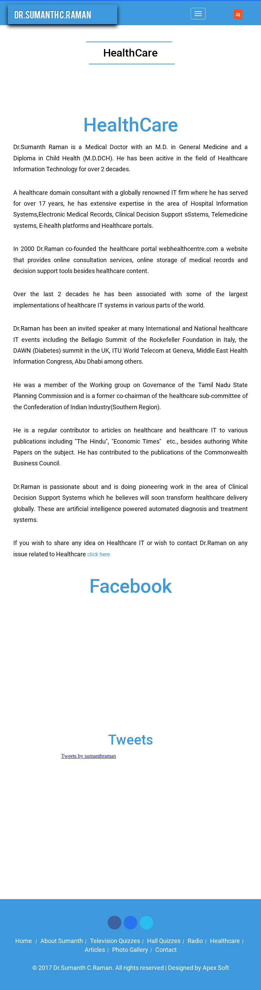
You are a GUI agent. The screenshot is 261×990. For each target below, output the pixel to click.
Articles (95, 949)
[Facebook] (114, 922)
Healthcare (225, 940)
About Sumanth (61, 940)
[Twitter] (130, 922)
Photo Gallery (130, 949)
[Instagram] (146, 922)
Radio (195, 940)
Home (24, 940)
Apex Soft (216, 967)
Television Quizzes (115, 940)
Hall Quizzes (163, 940)
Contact (166, 949)
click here (98, 554)
